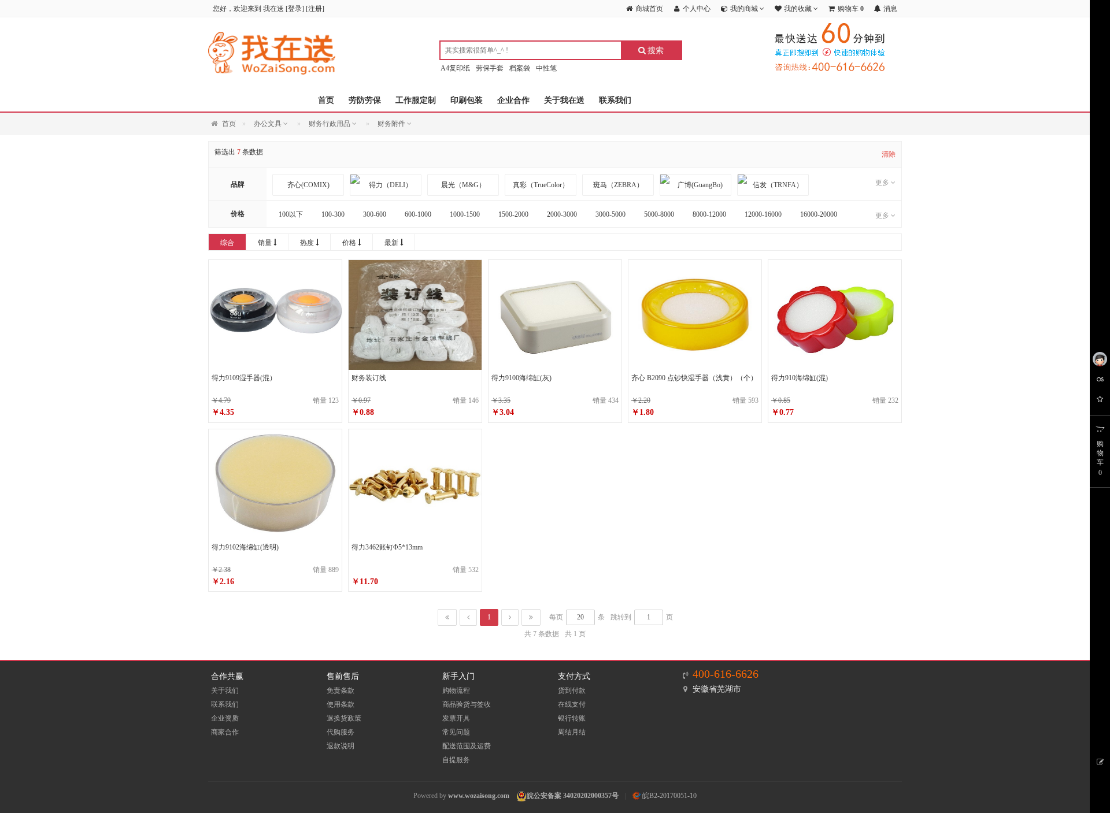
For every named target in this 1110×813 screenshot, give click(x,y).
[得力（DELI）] (385, 185)
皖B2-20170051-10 (669, 796)
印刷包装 (466, 100)
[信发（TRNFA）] (773, 185)
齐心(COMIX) (308, 185)
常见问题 (456, 732)
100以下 (291, 214)
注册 (315, 9)
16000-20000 (818, 214)
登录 (295, 9)
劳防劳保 (365, 100)
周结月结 (572, 732)
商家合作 (225, 732)
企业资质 (225, 718)
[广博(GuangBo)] (695, 185)
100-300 (333, 214)
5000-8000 (659, 214)
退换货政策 (344, 718)
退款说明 (340, 746)
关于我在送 (564, 100)
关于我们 (225, 690)
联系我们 (615, 100)
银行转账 (572, 718)
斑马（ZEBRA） (618, 185)
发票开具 (456, 718)
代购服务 (340, 732)
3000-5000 (610, 214)
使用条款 (340, 704)
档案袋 (519, 68)
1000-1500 (465, 214)
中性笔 (546, 68)
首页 (326, 100)
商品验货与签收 (466, 704)
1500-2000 (513, 214)
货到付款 (572, 690)
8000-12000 (709, 214)
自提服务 (456, 760)
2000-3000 (562, 214)
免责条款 (340, 690)
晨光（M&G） (463, 185)
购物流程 (456, 690)
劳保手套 (490, 68)
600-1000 (418, 214)
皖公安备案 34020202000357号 (573, 796)
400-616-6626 (725, 673)
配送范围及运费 (466, 746)
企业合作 (513, 100)
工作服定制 (415, 100)
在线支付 (572, 704)
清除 (889, 154)
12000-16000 (763, 214)
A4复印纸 (455, 68)
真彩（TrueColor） (541, 185)
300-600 (374, 214)
